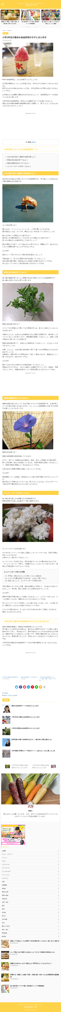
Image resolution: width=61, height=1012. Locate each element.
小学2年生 (10, 695)
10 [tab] (38, 27)
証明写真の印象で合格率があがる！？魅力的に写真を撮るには (32, 739)
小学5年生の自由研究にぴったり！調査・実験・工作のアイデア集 (47, 678)
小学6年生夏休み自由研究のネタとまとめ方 (26, 728)
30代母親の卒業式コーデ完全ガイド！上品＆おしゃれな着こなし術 (33, 751)
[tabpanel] (17, 17)
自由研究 (15, 695)
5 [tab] (30, 27)
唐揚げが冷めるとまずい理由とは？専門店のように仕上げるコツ (31, 963)
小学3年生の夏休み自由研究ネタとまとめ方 (26, 717)
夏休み (5, 695)
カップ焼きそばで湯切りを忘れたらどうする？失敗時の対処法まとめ (32, 952)
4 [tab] (28, 27)
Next (58, 16)
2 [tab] (25, 27)
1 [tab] (24, 27)
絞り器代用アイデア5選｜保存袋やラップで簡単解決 (27, 986)
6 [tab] (31, 27)
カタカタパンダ (31, 5)
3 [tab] (27, 27)
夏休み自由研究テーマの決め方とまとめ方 (25, 706)
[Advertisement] (30, 124)
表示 (33, 142)
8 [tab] (35, 27)
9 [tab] (36, 27)
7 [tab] (33, 27)
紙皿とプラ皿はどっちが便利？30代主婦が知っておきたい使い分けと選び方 (34, 941)
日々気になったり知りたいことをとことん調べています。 (30, 1004)
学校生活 (6, 693)
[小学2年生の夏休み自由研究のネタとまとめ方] (28, 687)
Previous (2, 16)
